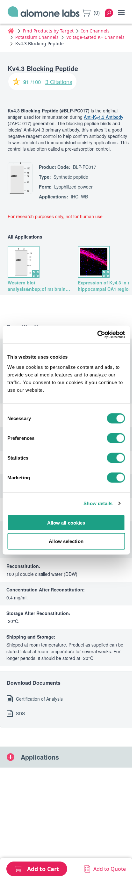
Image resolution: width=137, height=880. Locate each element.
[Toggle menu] (121, 12)
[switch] (116, 438)
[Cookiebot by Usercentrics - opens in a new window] (97, 334)
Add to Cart (43, 869)
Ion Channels (95, 31)
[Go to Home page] (44, 12)
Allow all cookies (66, 522)
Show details (97, 503)
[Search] (109, 13)
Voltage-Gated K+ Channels (95, 37)
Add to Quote (109, 868)
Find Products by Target (48, 31)
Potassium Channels (37, 37)
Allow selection (66, 541)
